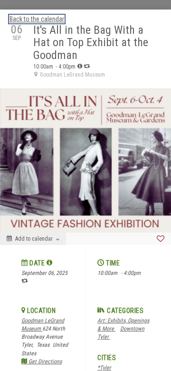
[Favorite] (160, 238)
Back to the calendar (37, 19)
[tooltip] (79, 66)
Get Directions (44, 361)
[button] (50, 262)
